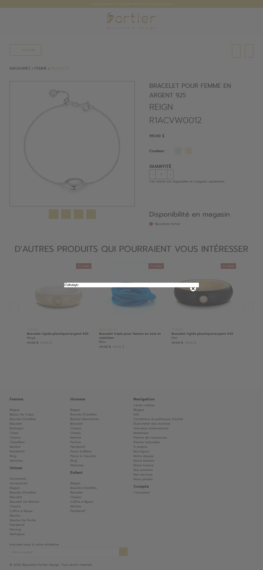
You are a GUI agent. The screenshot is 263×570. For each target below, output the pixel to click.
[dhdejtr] (131, 285)
